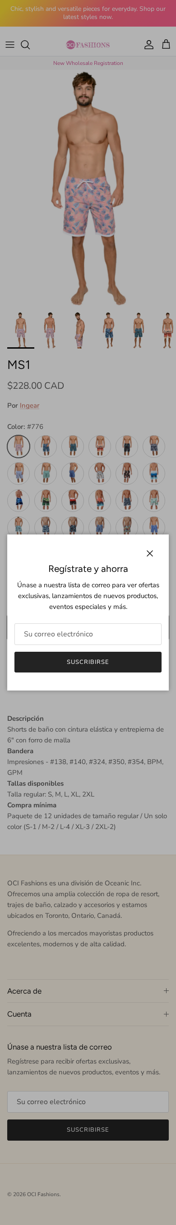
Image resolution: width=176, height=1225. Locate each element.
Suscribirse (88, 662)
